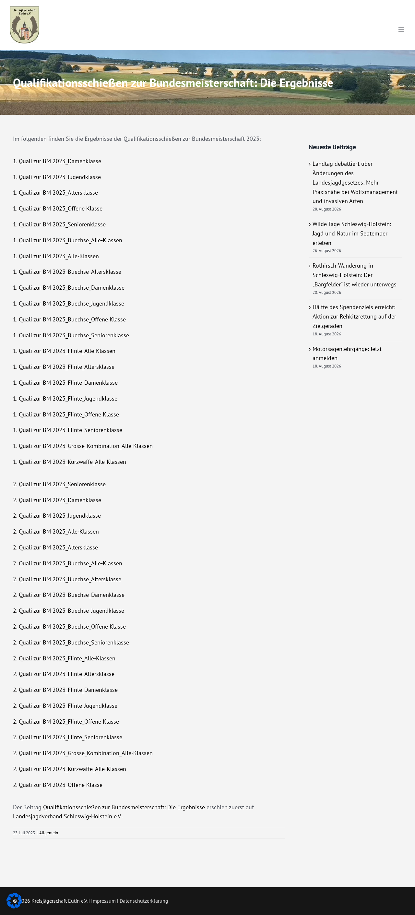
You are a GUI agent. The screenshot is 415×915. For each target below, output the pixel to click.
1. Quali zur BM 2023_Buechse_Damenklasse (68, 287)
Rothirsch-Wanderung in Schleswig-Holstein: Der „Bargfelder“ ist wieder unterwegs (355, 275)
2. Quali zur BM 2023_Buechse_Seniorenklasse (71, 642)
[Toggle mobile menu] (401, 29)
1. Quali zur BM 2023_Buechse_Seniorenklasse (71, 335)
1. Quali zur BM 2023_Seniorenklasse (59, 224)
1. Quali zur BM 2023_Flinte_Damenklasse (65, 382)
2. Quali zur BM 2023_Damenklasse (57, 500)
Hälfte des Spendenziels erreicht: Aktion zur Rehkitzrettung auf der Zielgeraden (354, 316)
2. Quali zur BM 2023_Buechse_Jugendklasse (68, 610)
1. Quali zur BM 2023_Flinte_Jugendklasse (65, 398)
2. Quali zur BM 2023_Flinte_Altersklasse (63, 674)
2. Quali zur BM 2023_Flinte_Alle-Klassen (64, 658)
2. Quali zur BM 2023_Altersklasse (55, 547)
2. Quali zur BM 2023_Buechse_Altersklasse (67, 579)
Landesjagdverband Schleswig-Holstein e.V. (67, 816)
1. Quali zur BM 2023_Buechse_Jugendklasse (68, 303)
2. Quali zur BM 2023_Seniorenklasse (59, 484)
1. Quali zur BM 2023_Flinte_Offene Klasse (66, 414)
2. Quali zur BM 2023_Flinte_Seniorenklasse (67, 737)
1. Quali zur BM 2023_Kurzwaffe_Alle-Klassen (69, 461)
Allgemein (48, 833)
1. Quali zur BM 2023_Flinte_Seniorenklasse (67, 430)
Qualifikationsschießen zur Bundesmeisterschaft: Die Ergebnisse (124, 807)
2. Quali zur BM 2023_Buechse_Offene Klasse (69, 626)
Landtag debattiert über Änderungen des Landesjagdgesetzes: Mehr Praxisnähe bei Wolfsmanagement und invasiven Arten (355, 182)
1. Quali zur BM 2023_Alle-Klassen (56, 256)
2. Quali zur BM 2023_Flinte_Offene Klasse (66, 721)
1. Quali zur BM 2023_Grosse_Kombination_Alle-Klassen (83, 446)
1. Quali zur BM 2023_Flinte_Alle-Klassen (64, 351)
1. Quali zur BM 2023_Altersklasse (55, 192)
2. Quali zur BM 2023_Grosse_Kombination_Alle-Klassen (83, 753)
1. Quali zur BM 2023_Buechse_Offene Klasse (69, 319)
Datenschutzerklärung (144, 900)
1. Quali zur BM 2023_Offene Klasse (57, 208)
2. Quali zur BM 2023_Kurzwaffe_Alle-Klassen (69, 769)
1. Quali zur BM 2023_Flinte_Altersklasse (63, 366)
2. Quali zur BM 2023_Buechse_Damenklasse (68, 594)
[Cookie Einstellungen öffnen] (14, 906)
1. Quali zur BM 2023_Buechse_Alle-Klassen (67, 240)
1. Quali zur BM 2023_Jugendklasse (57, 177)
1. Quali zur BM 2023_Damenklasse (57, 161)
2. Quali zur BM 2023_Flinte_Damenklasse (65, 689)
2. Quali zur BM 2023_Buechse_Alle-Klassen (67, 563)
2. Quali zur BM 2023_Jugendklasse (57, 515)
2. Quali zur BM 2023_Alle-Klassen (56, 531)
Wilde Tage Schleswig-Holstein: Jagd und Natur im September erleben (352, 233)
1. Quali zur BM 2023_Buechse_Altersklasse (67, 271)
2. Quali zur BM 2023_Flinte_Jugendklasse (65, 705)
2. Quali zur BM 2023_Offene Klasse (57, 785)
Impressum (103, 900)
